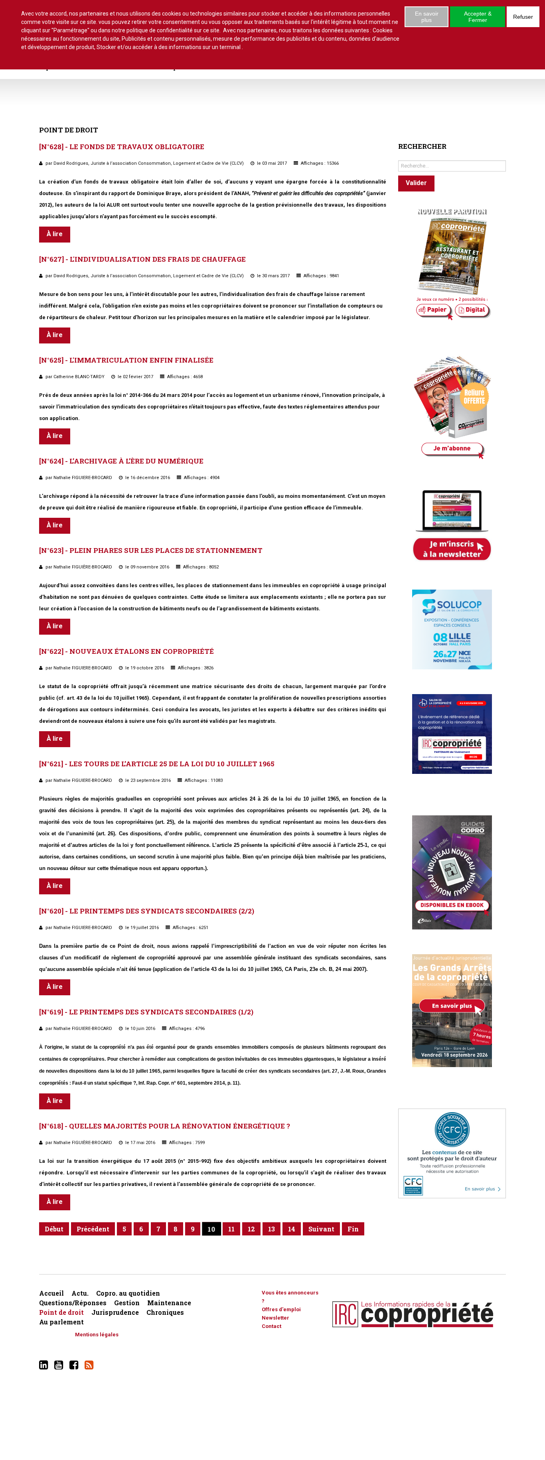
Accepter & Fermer (478, 16)
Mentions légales (96, 1335)
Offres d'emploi (281, 1309)
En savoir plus (426, 16)
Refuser (523, 17)
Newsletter (275, 1318)
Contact (271, 1326)
